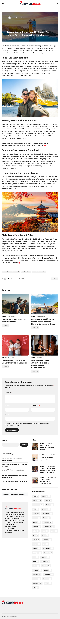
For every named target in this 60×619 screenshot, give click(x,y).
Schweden (36, 570)
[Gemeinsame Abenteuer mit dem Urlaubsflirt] (15, 304)
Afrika (35, 496)
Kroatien (36, 544)
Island (53, 531)
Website (7, 415)
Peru (35, 557)
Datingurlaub (6, 272)
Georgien (36, 526)
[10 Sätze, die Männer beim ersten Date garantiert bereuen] (35, 446)
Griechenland (48, 526)
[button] (3, 3)
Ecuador (36, 518)
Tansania (36, 579)
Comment (8, 393)
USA (35, 587)
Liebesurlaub (15, 272)
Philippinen (45, 557)
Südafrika (36, 574)
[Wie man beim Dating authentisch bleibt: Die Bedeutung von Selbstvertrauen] (44, 345)
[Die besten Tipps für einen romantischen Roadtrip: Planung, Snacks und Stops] (44, 304)
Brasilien (49, 505)
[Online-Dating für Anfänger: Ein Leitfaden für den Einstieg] (15, 345)
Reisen (35, 566)
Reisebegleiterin (25, 272)
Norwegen (36, 553)
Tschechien (37, 583)
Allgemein (45, 496)
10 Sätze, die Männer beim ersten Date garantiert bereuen (48, 447)
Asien (47, 500)
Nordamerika (47, 548)
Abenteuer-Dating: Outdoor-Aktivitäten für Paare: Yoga (14, 476)
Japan (44, 535)
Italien (35, 535)
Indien (35, 531)
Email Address (35, 406)
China (35, 509)
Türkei (47, 583)
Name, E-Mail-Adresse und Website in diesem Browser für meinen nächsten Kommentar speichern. (28, 424)
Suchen (4, 440)
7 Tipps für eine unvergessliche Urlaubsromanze (45, 481)
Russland (45, 566)
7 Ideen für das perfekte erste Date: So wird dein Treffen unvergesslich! (47, 470)
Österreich (48, 553)
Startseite (4, 9)
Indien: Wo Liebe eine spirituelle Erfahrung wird (12, 459)
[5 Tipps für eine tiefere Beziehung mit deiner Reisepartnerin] (35, 457)
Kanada (36, 539)
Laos (45, 544)
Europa (46, 518)
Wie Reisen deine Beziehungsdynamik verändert (14, 465)
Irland (44, 531)
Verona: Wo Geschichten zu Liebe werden (13, 471)
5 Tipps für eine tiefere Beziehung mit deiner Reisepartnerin (47, 459)
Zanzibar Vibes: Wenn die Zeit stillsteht (14, 481)
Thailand (46, 579)
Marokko (36, 548)
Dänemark (45, 509)
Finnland (36, 522)
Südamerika (48, 574)
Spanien (47, 570)
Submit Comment (12, 430)
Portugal (45, 561)
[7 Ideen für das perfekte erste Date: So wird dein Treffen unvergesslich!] (35, 469)
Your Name (8, 406)
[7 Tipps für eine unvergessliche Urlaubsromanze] (35, 480)
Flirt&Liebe (54, 279)
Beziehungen (37, 505)
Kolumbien (46, 539)
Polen (35, 561)
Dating (36, 513)
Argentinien (37, 500)
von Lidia (42, 443)
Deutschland (47, 513)
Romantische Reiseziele (39, 272)
